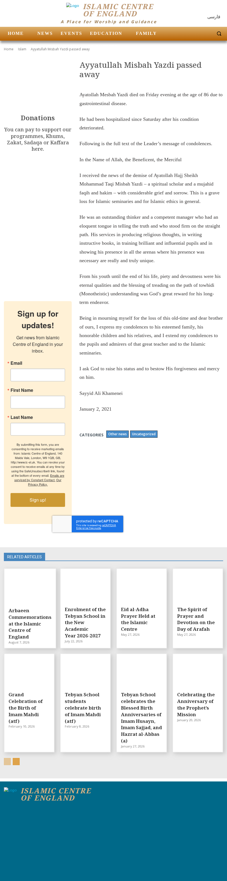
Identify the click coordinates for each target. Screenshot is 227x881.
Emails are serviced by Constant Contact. (39, 477)
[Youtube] (218, 8)
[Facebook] (196, 8)
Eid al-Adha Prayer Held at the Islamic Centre (138, 619)
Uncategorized (144, 434)
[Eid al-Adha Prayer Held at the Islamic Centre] (142, 587)
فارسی (213, 16)
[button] (219, 33)
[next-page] (16, 761)
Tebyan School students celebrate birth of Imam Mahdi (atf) (83, 707)
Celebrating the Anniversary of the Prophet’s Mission (196, 704)
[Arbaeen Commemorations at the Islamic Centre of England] (30, 588)
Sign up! (38, 500)
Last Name (22, 417)
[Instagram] (207, 8)
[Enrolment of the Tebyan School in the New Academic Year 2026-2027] (85, 587)
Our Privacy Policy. (44, 482)
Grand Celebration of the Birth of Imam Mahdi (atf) (26, 707)
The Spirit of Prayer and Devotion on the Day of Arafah (196, 619)
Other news (117, 434)
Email (16, 363)
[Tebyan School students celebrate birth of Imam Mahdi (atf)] (85, 672)
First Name (22, 390)
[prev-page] (7, 761)
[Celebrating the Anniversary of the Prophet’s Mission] (198, 672)
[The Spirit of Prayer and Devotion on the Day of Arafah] (198, 587)
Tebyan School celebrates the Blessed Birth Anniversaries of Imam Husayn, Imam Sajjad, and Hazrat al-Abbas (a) (141, 717)
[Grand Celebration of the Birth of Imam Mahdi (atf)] (29, 672)
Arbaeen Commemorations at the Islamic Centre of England (30, 623)
